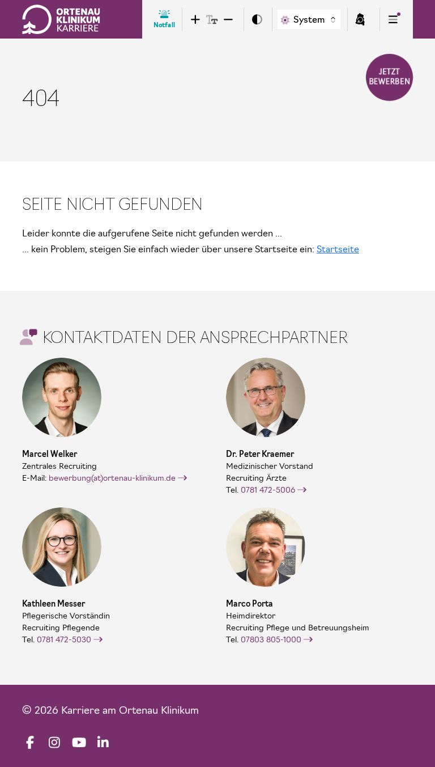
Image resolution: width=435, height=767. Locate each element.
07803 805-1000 (271, 639)
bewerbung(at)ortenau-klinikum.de (112, 478)
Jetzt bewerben (389, 77)
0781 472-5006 (268, 490)
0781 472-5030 (64, 639)
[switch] (257, 19)
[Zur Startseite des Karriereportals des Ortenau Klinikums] (61, 19)
